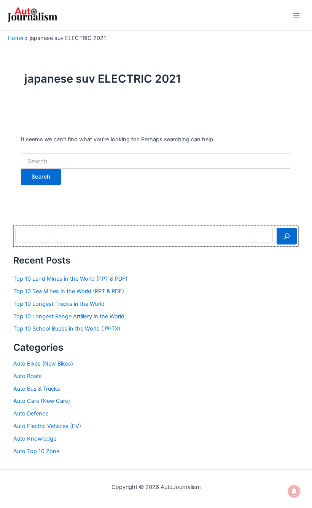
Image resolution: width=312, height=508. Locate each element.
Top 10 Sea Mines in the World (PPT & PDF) (68, 291)
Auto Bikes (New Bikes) (43, 363)
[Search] (287, 236)
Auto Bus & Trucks (36, 388)
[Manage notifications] (294, 491)
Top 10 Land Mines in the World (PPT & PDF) (70, 278)
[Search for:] (156, 161)
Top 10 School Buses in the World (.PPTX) (66, 328)
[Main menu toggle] (296, 15)
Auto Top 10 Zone (36, 451)
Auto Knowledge (34, 438)
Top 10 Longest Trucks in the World (59, 303)
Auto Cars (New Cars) (41, 401)
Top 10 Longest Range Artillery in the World (68, 316)
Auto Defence (30, 413)
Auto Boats (27, 376)
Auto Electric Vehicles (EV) (47, 426)
